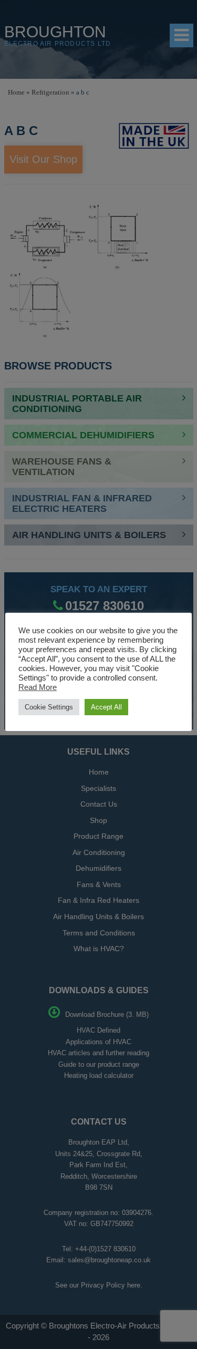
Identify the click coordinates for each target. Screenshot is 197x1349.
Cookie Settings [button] (49, 707)
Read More (37, 687)
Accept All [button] (106, 707)
